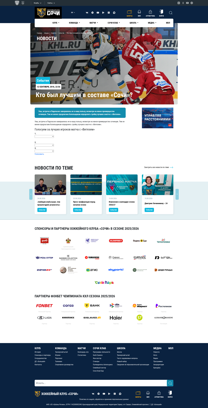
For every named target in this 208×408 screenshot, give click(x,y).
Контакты (38, 365)
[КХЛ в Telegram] (192, 3)
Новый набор (122, 361)
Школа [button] (133, 23)
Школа (119, 352)
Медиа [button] (151, 23)
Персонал (58, 358)
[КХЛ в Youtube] (187, 3)
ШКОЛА (121, 348)
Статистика (82, 355)
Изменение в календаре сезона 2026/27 (122, 203)
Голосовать (39, 154)
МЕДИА (157, 348)
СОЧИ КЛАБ (99, 348)
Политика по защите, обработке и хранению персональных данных (104, 399)
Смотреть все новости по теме (156, 167)
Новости (156, 352)
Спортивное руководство (64, 365)
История (38, 352)
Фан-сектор (97, 358)
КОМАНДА (61, 348)
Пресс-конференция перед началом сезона (84, 203)
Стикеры (96, 361)
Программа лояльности (101, 352)
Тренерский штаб (61, 352)
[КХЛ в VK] (179, 3)
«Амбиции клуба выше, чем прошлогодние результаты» (48, 203)
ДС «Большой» (40, 361)
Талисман (58, 361)
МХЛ (168, 23)
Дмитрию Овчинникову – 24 (156, 203)
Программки (157, 361)
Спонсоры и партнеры (43, 355)
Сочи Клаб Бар (98, 371)
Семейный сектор (99, 368)
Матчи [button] (93, 23)
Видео (155, 358)
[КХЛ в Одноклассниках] (183, 3)
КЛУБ (38, 348)
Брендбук (156, 368)
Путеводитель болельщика (103, 365)
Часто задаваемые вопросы (127, 358)
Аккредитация (158, 365)
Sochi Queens (97, 355)
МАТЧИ (82, 348)
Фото (155, 355)
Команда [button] (73, 23)
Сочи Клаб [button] (113, 23)
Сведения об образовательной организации (133, 365)
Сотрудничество (41, 358)
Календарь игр (83, 352)
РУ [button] (72, 13)
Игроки (57, 355)
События (42, 210)
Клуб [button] (55, 23)
